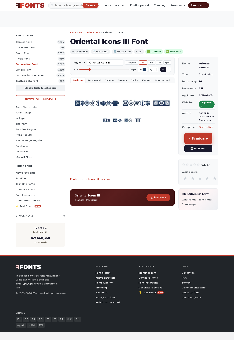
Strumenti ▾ (177, 5)
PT (61, 319)
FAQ (184, 277)
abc (151, 62)
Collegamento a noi (194, 287)
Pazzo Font (23, 53)
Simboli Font (23, 69)
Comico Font (24, 41)
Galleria (109, 80)
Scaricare (160, 197)
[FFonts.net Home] (30, 5)
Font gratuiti (103, 272)
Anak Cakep (23, 112)
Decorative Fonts (89, 32)
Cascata (122, 80)
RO (41, 319)
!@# (167, 62)
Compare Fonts (25, 189)
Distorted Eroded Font (30, 75)
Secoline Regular (26, 129)
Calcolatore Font (26, 47)
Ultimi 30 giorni (191, 297)
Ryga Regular (24, 134)
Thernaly (21, 123)
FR (48, 319)
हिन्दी (41, 325)
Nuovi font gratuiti (40, 98)
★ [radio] (185, 178)
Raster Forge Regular (29, 140)
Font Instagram (25, 194)
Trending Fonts (25, 183)
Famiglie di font (105, 297)
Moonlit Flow (24, 157)
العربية (20, 325)
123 (159, 62)
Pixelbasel (22, 151)
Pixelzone (22, 145)
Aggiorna (78, 80)
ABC (143, 62)
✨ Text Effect (28, 206)
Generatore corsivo (28, 200)
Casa (73, 32)
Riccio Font (23, 58)
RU (77, 319)
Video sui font (190, 292)
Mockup (146, 80)
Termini (186, 282)
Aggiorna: (79, 62)
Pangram (132, 62)
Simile (134, 80)
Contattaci (188, 272)
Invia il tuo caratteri (108, 302)
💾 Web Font (198, 148)
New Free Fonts (25, 172)
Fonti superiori (139, 5)
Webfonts (102, 292)
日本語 (31, 325)
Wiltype (20, 118)
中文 (69, 319)
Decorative (206, 127)
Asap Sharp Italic (26, 107)
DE (26, 319)
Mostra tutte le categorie (41, 87)
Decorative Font (27, 64)
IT (55, 319)
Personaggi (94, 80)
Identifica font (147, 272)
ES (33, 319)
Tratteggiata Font (27, 80)
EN (19, 319)
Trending (159, 5)
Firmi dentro (198, 5)
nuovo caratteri (115, 5)
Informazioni (162, 80)
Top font (21, 178)
